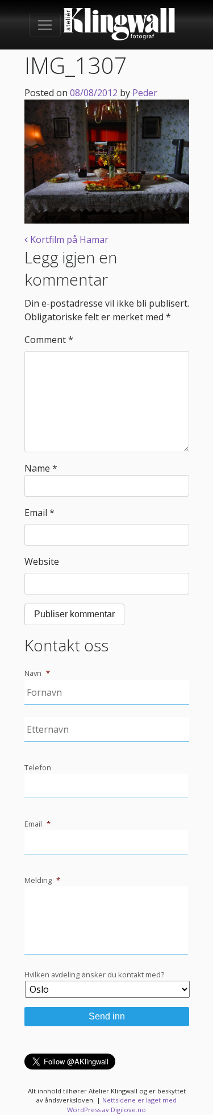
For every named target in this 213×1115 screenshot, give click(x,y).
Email (39, 512)
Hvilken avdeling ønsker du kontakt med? (94, 975)
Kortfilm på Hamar (68, 239)
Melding (42, 880)
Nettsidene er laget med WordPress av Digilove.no (122, 1105)
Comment (48, 339)
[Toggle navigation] (45, 25)
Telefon (37, 768)
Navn (37, 673)
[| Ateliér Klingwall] (119, 25)
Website (41, 561)
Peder (144, 92)
